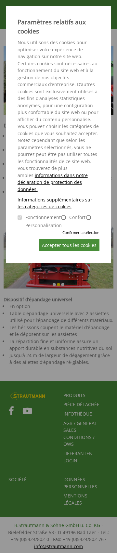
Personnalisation (43, 225)
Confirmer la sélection (80, 232)
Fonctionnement (43, 217)
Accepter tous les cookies (69, 245)
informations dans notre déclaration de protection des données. (53, 182)
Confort (77, 217)
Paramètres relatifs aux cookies (52, 26)
